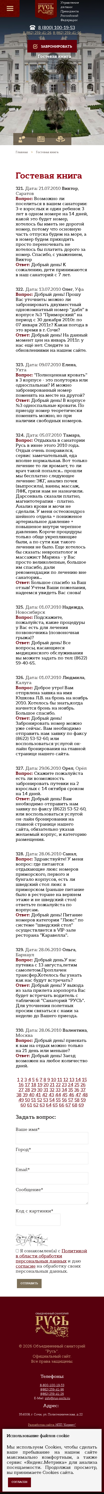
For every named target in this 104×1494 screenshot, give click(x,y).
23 (64, 1085)
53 (45, 1100)
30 (39, 1090)
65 (55, 1105)
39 (25, 1095)
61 (29, 1105)
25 (76, 1085)
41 (38, 1095)
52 (39, 1100)
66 (61, 1105)
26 (83, 1085)
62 (35, 1105)
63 (42, 1105)
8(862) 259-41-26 (52, 1394)
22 (58, 1085)
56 (64, 1100)
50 (27, 1100)
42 (44, 1095)
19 (39, 1085)
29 (33, 1090)
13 (71, 1080)
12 (65, 1080)
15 (84, 1080)
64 (49, 1105)
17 (27, 1085)
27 (21, 1090)
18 (33, 1085)
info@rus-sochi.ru (57, 1398)
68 (74, 1105)
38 (19, 1095)
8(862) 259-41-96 (52, 1389)
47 (78, 1095)
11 (59, 1080)
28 (27, 1090)
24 (70, 1085)
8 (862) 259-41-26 (37, 32)
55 (58, 1100)
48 (85, 1095)
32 (52, 1090)
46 (71, 1095)
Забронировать (56, 46)
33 (58, 1090)
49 (21, 1100)
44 (58, 1095)
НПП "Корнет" (52, 1425)
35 (70, 1090)
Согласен (19, 1482)
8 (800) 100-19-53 (56, 27)
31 (46, 1090)
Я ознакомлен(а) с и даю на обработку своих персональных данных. (51, 1261)
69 (81, 1105)
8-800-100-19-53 (52, 1385)
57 (70, 1100)
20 (46, 1085)
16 (21, 1085)
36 (76, 1090)
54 (52, 1100)
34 (64, 1090)
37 (83, 1090)
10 (53, 1080)
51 (33, 1100)
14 (78, 1080)
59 (83, 1100)
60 (23, 1105)
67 (68, 1105)
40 (31, 1095)
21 (52, 1085)
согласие (26, 1266)
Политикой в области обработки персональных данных (51, 1256)
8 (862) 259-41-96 (67, 32)
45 (64, 1095)
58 (77, 1100)
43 (51, 1095)
